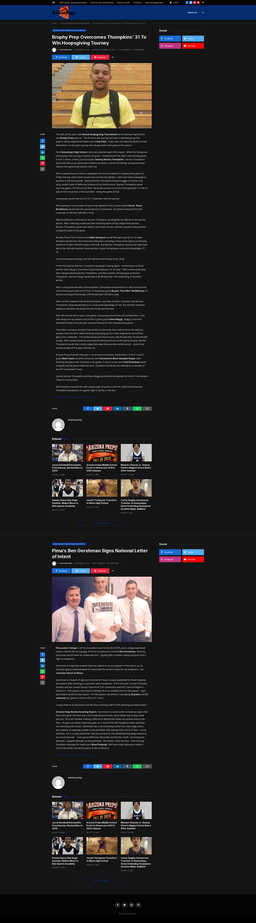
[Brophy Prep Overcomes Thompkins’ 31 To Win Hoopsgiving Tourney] (102, 95)
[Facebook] (42, 141)
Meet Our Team (123, 2)
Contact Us (137, 2)
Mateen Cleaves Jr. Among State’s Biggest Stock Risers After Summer (136, 468)
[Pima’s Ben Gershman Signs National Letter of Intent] (102, 609)
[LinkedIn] (42, 152)
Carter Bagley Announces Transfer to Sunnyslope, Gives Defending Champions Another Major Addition (136, 504)
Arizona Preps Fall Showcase (102, 2)
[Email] (42, 169)
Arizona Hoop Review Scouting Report (69, 30)
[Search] (203, 2)
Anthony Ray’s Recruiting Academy (73, 2)
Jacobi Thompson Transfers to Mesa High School (101, 501)
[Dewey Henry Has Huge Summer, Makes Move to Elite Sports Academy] (67, 488)
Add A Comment (102, 523)
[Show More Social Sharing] (112, 57)
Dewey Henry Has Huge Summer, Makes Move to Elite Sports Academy (65, 503)
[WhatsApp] (42, 158)
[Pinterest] (42, 163)
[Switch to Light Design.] (202, 12)
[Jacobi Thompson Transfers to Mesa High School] (101, 488)
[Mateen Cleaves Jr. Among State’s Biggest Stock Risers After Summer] (136, 452)
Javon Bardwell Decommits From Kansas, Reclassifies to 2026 (67, 468)
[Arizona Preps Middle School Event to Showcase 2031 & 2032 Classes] (101, 452)
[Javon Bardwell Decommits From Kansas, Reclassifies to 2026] (67, 452)
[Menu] (53, 3)
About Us (192, 12)
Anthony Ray (66, 50)
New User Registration (154, 2)
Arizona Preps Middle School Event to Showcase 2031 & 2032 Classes (101, 468)
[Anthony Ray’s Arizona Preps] (63, 12)
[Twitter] (42, 146)
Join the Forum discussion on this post (75, 397)
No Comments (125, 50)
